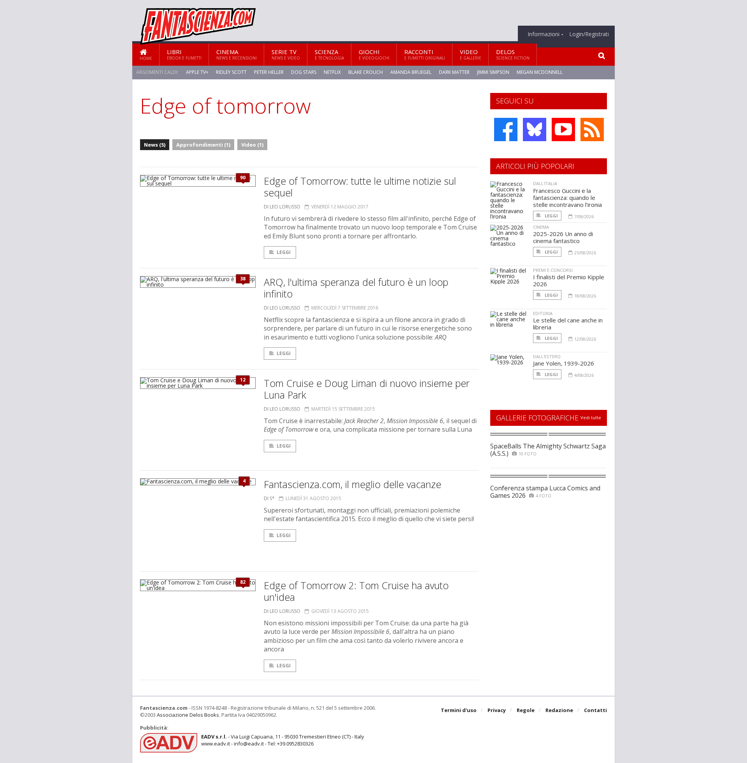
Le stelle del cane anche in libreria (568, 323)
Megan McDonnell (540, 72)
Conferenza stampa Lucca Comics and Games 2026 (545, 492)
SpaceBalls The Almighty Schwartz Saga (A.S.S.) (548, 450)
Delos (513, 54)
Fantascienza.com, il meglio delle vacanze (352, 484)
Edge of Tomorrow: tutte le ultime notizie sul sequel (360, 186)
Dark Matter (454, 72)
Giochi (374, 54)
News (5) (154, 144)
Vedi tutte (590, 417)
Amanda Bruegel (410, 72)
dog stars (303, 72)
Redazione (559, 710)
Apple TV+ (197, 72)
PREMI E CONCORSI (553, 270)
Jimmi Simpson (493, 72)
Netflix (332, 72)
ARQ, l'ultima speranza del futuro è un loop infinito (356, 287)
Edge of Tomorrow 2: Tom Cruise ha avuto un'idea (356, 591)
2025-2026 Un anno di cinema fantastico (563, 237)
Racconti (424, 54)
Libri (184, 54)
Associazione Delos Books (188, 714)
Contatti (595, 710)
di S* (269, 498)
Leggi (284, 252)
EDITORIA (542, 313)
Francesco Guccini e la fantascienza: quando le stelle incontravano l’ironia (567, 197)
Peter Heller (269, 72)
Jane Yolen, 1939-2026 (563, 363)
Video (470, 54)
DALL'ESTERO (547, 356)
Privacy (496, 710)
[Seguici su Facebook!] (506, 129)
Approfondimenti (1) (203, 144)
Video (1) (252, 144)
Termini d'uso (459, 710)
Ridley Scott (231, 72)
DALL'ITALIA (545, 183)
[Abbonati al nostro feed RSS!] (592, 129)
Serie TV (286, 54)
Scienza (329, 54)
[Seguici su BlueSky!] (534, 129)
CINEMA (541, 227)
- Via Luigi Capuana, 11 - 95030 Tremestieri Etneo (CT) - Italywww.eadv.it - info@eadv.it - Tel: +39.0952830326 (282, 740)
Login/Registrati (589, 34)
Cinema (236, 54)
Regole (526, 710)
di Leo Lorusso (282, 206)
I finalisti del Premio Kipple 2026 (568, 280)
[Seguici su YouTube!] (563, 129)
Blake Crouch (365, 72)
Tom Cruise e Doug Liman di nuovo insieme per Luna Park (367, 388)
